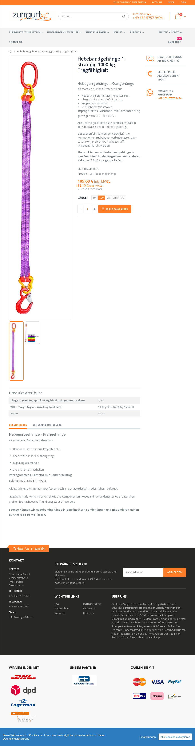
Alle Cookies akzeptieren (175, 736)
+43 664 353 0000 (18, 606)
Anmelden (174, 572)
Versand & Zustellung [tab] (47, 425)
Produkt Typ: (85, 173)
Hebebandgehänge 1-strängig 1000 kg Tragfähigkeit (101, 64)
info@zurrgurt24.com (21, 617)
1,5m (101, 197)
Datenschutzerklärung (16, 738)
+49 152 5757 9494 (169, 98)
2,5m (115, 197)
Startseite (10, 51)
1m (94, 197)
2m (108, 197)
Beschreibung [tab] (18, 425)
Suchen (124, 16)
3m (123, 197)
